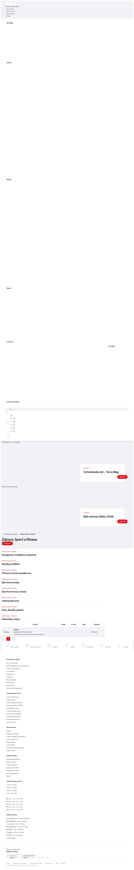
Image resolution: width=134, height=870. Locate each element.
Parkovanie (9, 677)
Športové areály (10, 582)
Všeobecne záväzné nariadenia (15, 748)
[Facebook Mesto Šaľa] (6, 3)
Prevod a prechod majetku (13, 714)
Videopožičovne (10, 600)
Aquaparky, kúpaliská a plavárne (19, 554)
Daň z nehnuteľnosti (12, 663)
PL (13, 431)
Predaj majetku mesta (12, 708)
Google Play (12, 856)
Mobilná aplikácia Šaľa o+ (13, 759)
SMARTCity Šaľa (10, 762)
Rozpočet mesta (11, 722)
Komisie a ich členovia (12, 739)
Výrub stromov (10, 674)
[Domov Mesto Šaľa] (13, 849)
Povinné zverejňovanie (12, 697)
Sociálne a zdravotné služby (14, 688)
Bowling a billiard (11, 564)
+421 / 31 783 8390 (17, 835)
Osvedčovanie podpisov (13, 668)
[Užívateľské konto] (7, 423)
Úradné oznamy (10, 750)
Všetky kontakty (10, 838)
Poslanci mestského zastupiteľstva (15, 736)
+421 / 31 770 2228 (23, 827)
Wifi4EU (8, 776)
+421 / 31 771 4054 (20, 824)
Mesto (9, 288)
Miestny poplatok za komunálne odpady (17, 666)
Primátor (8, 731)
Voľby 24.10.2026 (13, 402)
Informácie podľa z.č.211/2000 (14, 705)
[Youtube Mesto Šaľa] (14, 3)
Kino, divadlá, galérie (13, 610)
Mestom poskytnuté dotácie (14, 702)
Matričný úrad (10, 682)
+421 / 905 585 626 (23, 818)
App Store (29, 856)
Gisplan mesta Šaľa (11, 765)
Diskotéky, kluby (11, 619)
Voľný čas (10, 342)
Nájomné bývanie (11, 680)
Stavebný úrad (10, 685)
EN (14, 421)
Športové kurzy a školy (14, 591)
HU (14, 425)
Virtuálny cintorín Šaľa (12, 768)
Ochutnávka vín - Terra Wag (101, 472)
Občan (9, 63)
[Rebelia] (6, 632)
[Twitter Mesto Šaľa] (43, 857)
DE (14, 428)
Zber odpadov (10, 671)
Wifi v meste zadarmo (12, 773)
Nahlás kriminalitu (10, 11)
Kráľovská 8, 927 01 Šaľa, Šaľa (29, 632)
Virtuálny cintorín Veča (12, 770)
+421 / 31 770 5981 (11, 785)
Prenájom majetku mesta (13, 711)
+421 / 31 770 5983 (11, 790)
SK (13, 418)
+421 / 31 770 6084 (18, 832)
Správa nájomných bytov (13, 719)
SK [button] (11, 415)
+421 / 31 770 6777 (22, 821)
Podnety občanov (10, 13)
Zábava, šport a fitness (28, 534)
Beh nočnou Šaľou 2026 (99, 516)
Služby (9, 179)
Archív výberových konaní (13, 716)
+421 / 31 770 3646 (18, 829)
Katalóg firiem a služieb (11, 534)
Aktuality (10, 23)
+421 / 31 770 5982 (11, 788)
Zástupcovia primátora (12, 734)
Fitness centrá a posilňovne (16, 573)
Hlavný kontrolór (10, 742)
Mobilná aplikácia (10, 9)
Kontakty (8, 16)
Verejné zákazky (11, 700)
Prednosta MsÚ (10, 745)
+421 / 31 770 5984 (11, 793)
